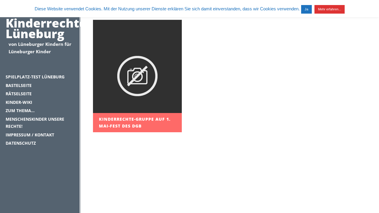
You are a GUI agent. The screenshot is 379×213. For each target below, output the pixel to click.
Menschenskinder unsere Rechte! (35, 122)
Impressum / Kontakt (30, 135)
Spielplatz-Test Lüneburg (35, 77)
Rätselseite (19, 93)
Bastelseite (19, 85)
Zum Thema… (20, 110)
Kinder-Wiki (19, 102)
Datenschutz (21, 143)
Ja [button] (306, 9)
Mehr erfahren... (329, 9)
